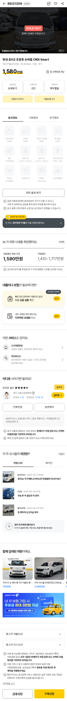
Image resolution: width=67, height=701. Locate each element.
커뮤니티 (18, 463)
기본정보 (33, 117)
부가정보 (54, 117)
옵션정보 (12, 117)
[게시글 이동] (33, 477)
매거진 (49, 463)
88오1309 (18, 4)
